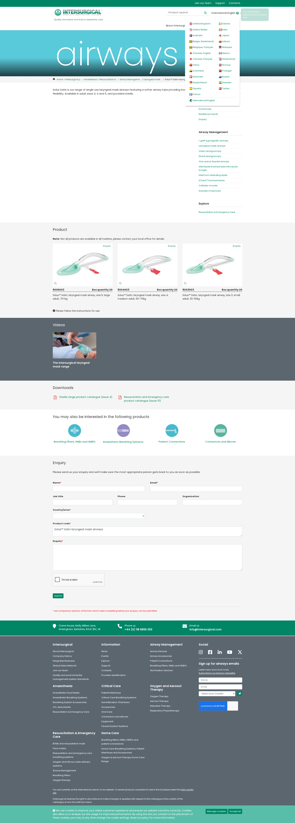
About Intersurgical (177, 25)
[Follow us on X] (240, 652)
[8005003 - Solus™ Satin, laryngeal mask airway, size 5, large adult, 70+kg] (83, 265)
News (104, 651)
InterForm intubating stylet (213, 175)
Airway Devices (158, 651)
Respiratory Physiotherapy (164, 710)
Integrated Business (64, 660)
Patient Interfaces (111, 692)
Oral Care (106, 711)
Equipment (107, 721)
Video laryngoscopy (210, 151)
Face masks (59, 748)
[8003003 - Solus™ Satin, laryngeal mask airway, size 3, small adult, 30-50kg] (212, 265)
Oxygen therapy (62, 780)
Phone (121, 496)
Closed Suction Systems (114, 726)
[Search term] (203, 13)
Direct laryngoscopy (210, 156)
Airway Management (64, 770)
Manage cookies (216, 811)
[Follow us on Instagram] (201, 652)
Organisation (190, 496)
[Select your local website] (237, 13)
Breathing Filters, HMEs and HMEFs (74, 441)
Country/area (62, 509)
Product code (62, 523)
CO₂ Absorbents (62, 707)
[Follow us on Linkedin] (220, 652)
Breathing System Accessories (70, 702)
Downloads (205, 109)
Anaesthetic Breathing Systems (123, 442)
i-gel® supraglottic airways (213, 140)
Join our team (203, 3)
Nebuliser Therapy (160, 706)
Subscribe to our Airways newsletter (217, 673)
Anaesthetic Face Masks (66, 692)
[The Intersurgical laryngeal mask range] (74, 345)
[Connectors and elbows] (220, 430)
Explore (105, 660)
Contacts (234, 3)
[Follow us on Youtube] (229, 652)
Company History (62, 656)
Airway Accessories (161, 656)
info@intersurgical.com (205, 629)
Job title (58, 496)
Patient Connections (172, 441)
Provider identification (113, 675)
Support (220, 3)
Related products (208, 114)
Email (154, 482)
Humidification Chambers (115, 702)
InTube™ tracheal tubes (212, 180)
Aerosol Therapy (159, 701)
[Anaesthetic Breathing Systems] (123, 430)
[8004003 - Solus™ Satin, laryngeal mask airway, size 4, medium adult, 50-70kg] (147, 265)
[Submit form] (239, 693)
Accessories (108, 707)
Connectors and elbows (220, 441)
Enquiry (203, 119)
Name (57, 482)
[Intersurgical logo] (78, 12)
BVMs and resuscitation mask (69, 743)
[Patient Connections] (171, 430)
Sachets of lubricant (210, 190)
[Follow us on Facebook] (210, 652)
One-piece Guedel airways (214, 161)
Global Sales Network (64, 665)
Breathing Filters (61, 775)
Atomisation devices (161, 670)
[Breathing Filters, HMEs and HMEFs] (74, 430)
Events (105, 656)
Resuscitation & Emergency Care (217, 212)
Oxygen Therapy (159, 696)
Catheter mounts (208, 185)
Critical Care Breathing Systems (118, 697)
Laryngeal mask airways (212, 145)
